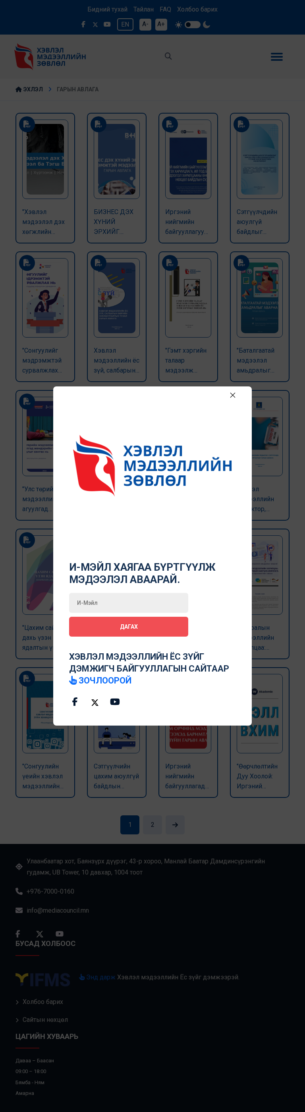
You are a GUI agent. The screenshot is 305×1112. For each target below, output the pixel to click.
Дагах (129, 627)
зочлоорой (104, 680)
